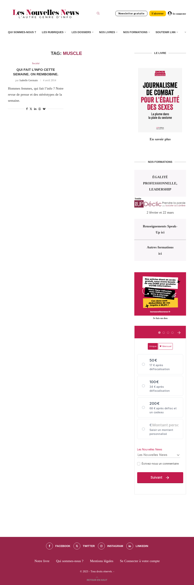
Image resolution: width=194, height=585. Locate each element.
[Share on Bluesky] (44, 109)
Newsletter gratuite (131, 13)
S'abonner (158, 13)
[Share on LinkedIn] (35, 109)
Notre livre (41, 561)
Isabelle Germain (29, 80)
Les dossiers (81, 32)
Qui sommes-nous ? (22, 32)
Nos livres (107, 32)
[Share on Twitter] (31, 109)
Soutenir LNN (165, 32)
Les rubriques (52, 32)
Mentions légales (101, 561)
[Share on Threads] (39, 109)
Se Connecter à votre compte (140, 561)
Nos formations (135, 32)
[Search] (98, 14)
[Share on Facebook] (27, 109)
